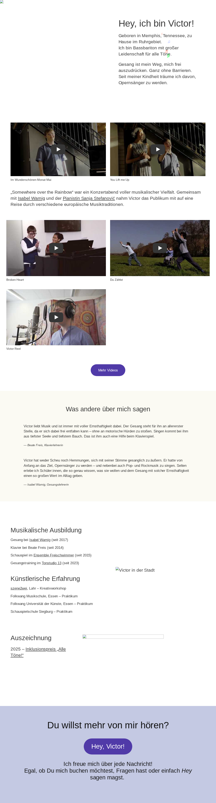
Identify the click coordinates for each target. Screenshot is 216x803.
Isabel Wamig (31, 198)
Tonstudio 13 (51, 563)
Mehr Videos (108, 370)
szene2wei (19, 588)
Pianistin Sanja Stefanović (89, 198)
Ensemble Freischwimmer (54, 555)
